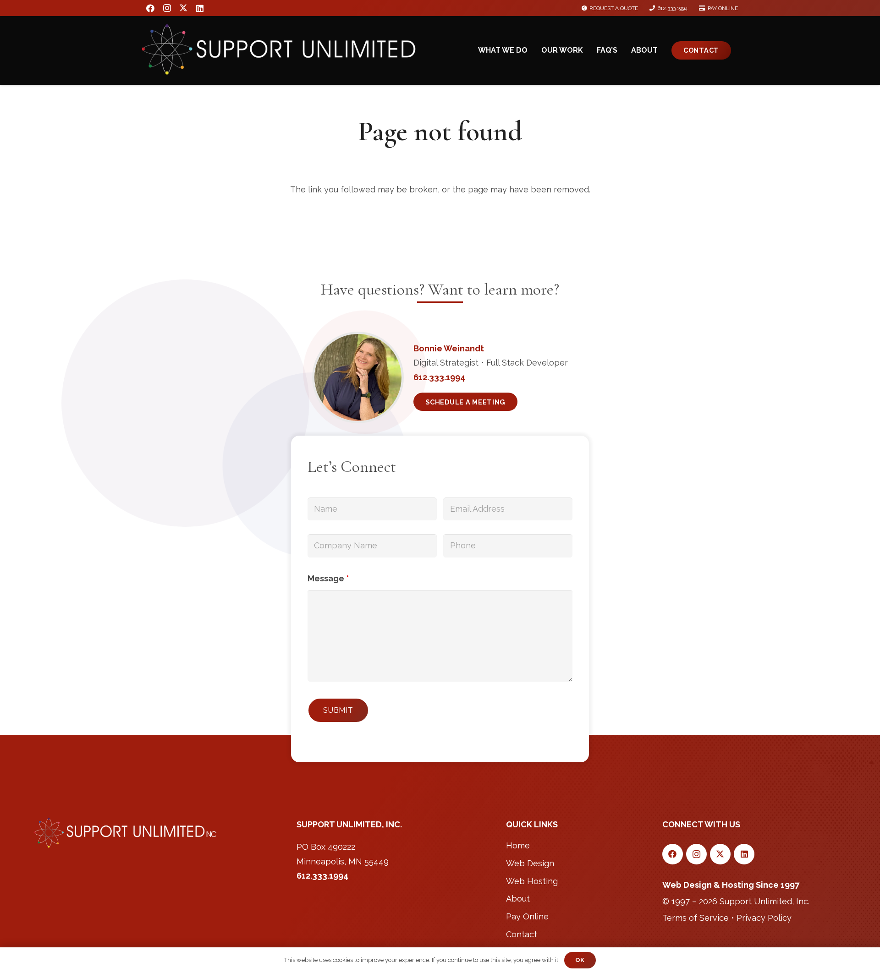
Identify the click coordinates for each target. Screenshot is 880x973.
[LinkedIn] (200, 8)
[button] (532, 50)
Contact (521, 934)
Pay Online (527, 916)
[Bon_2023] (358, 377)
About (518, 898)
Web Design (530, 863)
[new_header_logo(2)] (125, 832)
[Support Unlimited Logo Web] (280, 58)
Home (518, 845)
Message (328, 578)
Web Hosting (532, 881)
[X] (183, 8)
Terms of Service (695, 918)
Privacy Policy (764, 918)
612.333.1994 (322, 875)
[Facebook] (150, 8)
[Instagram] (167, 8)
